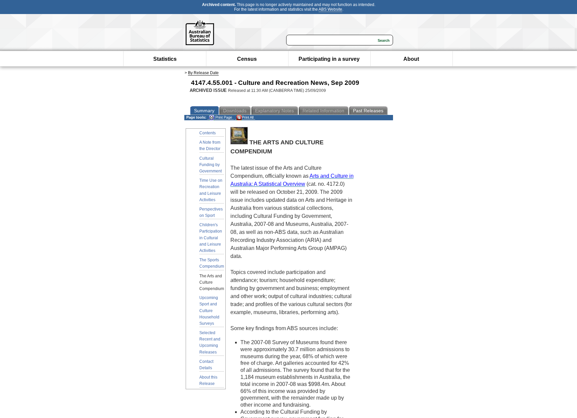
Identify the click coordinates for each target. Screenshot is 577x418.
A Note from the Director (209, 145)
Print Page (223, 117)
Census (247, 59)
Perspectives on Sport (211, 212)
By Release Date (203, 73)
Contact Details (206, 364)
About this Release (208, 380)
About (411, 59)
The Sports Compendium (211, 263)
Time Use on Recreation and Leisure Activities (210, 190)
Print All (247, 117)
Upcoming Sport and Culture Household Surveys (209, 310)
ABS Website (330, 9)
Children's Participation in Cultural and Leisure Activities (210, 238)
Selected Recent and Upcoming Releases (209, 342)
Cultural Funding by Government (210, 164)
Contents (207, 133)
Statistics (165, 59)
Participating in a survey (329, 59)
